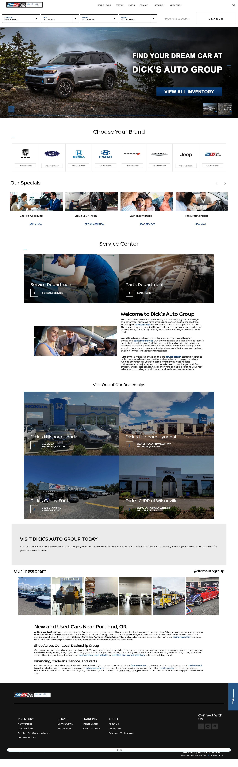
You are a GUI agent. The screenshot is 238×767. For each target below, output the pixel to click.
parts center (167, 668)
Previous (210, 109)
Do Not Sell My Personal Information (201, 752)
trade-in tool (195, 665)
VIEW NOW (145, 224)
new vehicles (86, 655)
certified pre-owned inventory (128, 655)
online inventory (181, 637)
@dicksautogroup (209, 571)
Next (225, 109)
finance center (138, 665)
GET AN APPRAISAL (39, 224)
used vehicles (101, 655)
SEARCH (216, 18)
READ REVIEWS (92, 224)
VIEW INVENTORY (25, 166)
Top (233, 701)
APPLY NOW (201, 224)
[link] (71, 278)
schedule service (95, 668)
